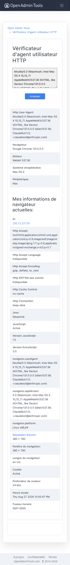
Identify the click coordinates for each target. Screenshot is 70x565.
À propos (18, 557)
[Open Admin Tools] (24, 5)
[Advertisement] (35, 529)
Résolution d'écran (24, 434)
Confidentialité (36, 557)
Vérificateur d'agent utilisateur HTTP (34, 32)
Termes (52, 557)
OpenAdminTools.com (27, 561)
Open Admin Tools (19, 28)
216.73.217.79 (21, 223)
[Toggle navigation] (61, 5)
